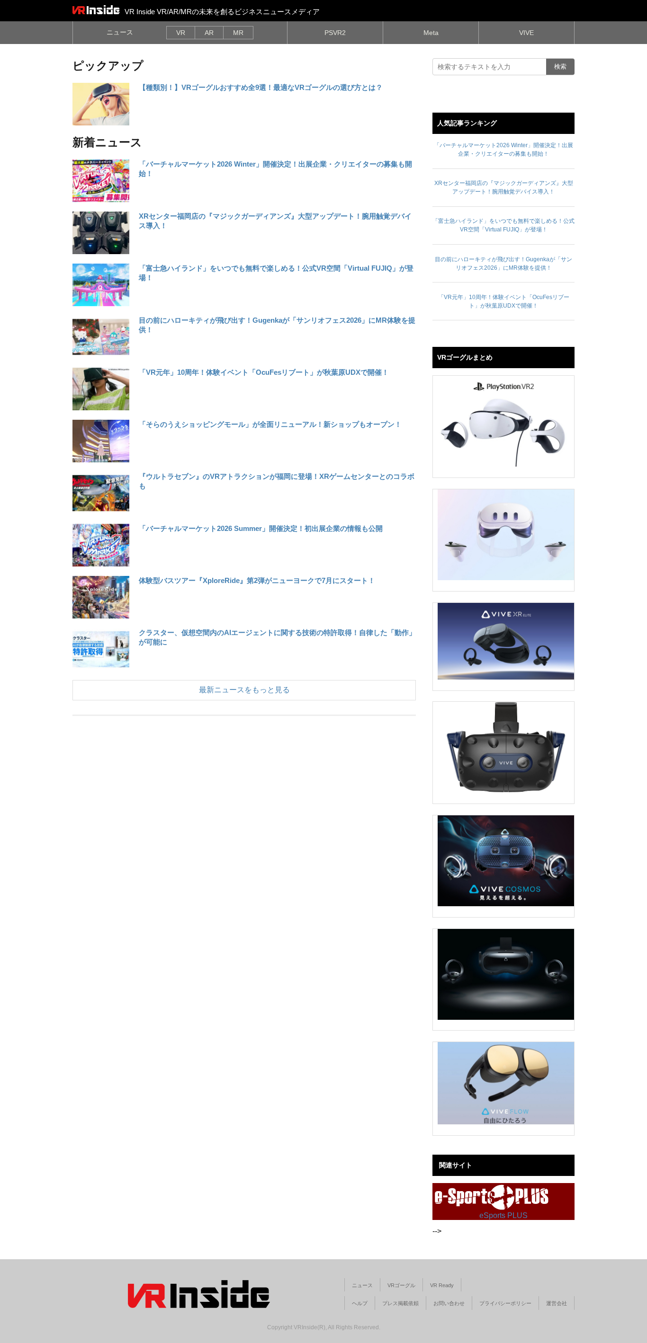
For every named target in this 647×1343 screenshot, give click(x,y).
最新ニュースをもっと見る (244, 690)
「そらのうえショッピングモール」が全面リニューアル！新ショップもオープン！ (270, 424)
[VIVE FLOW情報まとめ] (506, 1083)
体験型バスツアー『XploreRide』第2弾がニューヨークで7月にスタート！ (257, 580)
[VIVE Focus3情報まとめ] (506, 974)
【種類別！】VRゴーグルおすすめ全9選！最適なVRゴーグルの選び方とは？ (261, 87)
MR (238, 32)
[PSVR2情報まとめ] (506, 421)
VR (180, 32)
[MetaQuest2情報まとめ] (506, 534)
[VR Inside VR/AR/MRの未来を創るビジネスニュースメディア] (96, 9)
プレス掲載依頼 (400, 1303)
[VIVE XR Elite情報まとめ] (506, 641)
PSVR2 (335, 32)
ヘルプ (360, 1303)
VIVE (526, 32)
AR (209, 32)
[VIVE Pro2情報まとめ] (506, 747)
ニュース (120, 32)
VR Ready (442, 1285)
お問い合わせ (449, 1303)
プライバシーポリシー (505, 1303)
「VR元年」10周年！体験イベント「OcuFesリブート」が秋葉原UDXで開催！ (264, 372)
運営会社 (556, 1303)
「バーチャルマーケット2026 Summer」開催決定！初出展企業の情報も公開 (261, 528)
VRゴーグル (401, 1285)
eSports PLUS (503, 1215)
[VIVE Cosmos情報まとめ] (506, 860)
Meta (431, 32)
